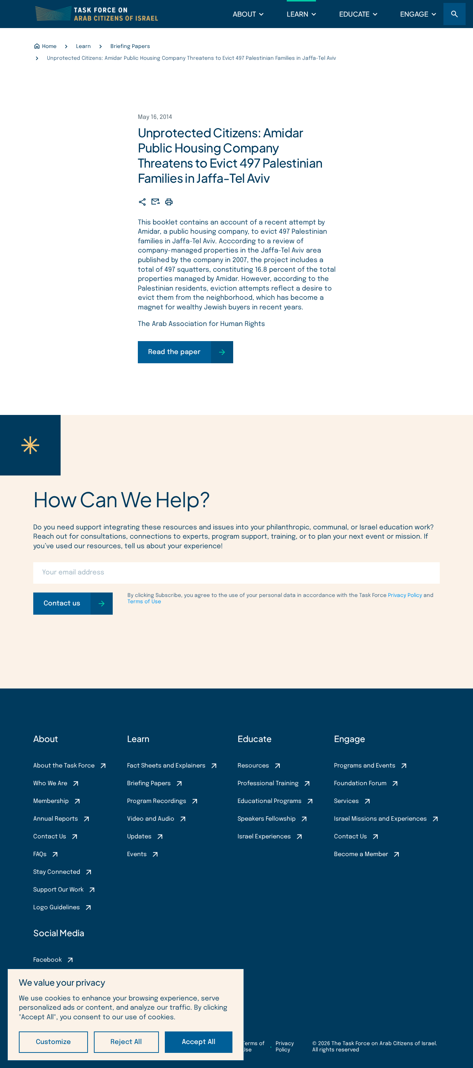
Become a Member (361, 854)
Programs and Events (364, 766)
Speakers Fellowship (267, 819)
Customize (53, 1042)
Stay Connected (56, 872)
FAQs (40, 854)
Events (137, 854)
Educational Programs (270, 801)
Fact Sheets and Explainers (166, 766)
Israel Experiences (264, 837)
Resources (253, 766)
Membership (51, 801)
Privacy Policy (405, 595)
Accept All (198, 1042)
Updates (139, 837)
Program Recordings (156, 801)
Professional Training (268, 783)
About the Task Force (64, 766)
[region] (125, 1015)
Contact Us (49, 837)
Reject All (126, 1042)
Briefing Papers (149, 783)
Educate (354, 14)
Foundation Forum (360, 783)
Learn (297, 14)
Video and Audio (150, 819)
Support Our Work (58, 890)
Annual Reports (55, 819)
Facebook (47, 960)
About (244, 14)
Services (346, 801)
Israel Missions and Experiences (380, 819)
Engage (414, 14)
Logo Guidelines (56, 907)
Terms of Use (144, 601)
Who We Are (50, 783)
